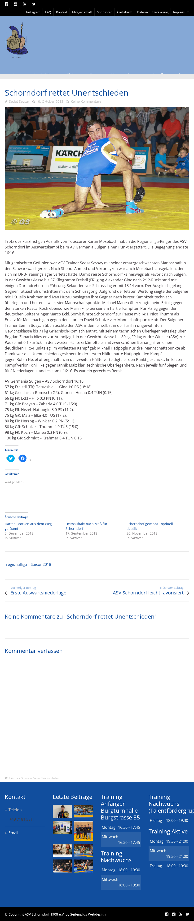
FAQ (48, 12)
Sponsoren (104, 12)
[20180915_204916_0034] (97, 168)
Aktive (14, 778)
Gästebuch (124, 12)
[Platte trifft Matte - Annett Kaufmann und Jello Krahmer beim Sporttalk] (62, 850)
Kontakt (61, 12)
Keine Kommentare (86, 101)
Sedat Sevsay (19, 101)
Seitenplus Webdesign (88, 914)
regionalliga (16, 564)
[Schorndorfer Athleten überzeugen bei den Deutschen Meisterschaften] (62, 811)
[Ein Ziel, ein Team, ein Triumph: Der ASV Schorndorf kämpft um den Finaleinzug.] (83, 865)
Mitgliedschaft (82, 12)
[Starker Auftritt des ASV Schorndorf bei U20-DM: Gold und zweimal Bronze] (83, 831)
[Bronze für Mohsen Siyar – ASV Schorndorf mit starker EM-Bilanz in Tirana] (83, 811)
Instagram (33, 12)
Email (13, 832)
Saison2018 (41, 564)
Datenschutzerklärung (152, 12)
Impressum (181, 12)
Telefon (15, 809)
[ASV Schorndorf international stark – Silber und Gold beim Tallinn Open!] (62, 827)
